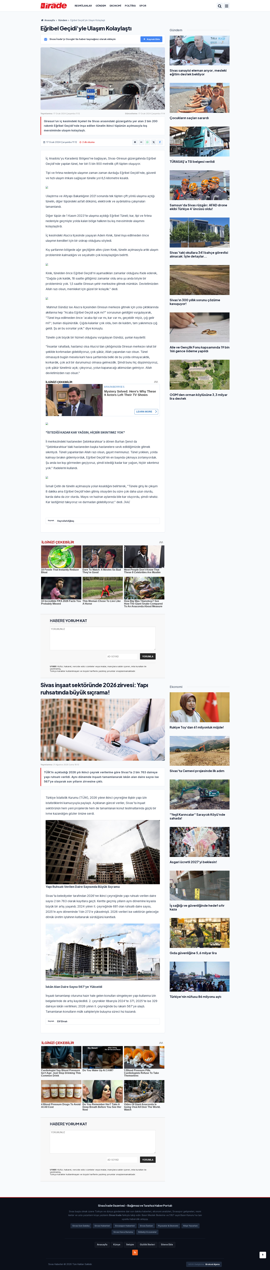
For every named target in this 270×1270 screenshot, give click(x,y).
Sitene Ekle (167, 1244)
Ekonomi (115, 5)
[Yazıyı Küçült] (141, 142)
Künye (116, 1244)
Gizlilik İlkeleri (147, 1244)
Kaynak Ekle (153, 39)
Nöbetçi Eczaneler (147, 1232)
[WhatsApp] (147, 142)
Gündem (101, 5)
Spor (142, 5)
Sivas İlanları (146, 1226)
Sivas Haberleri (102, 1226)
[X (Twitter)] (153, 142)
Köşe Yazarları (190, 1226)
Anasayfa (49, 20)
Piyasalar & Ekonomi (168, 1226)
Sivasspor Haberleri (125, 1226)
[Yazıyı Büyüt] (135, 142)
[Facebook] (160, 142)
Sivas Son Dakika (81, 1226)
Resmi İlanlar (83, 5)
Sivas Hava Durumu (123, 1232)
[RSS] (135, 1252)
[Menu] (226, 6)
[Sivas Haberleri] (53, 5)
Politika (130, 5)
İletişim (130, 1244)
